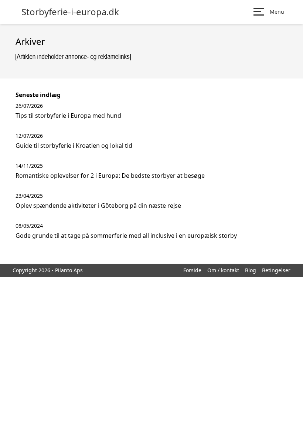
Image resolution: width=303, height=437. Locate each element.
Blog (250, 270)
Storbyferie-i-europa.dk (70, 12)
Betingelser (276, 270)
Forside (192, 270)
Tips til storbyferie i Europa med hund (68, 115)
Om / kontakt (223, 270)
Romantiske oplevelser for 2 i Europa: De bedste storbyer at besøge (110, 175)
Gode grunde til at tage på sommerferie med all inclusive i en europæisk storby (126, 235)
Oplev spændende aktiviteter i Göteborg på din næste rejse (98, 205)
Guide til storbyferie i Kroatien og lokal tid (74, 145)
